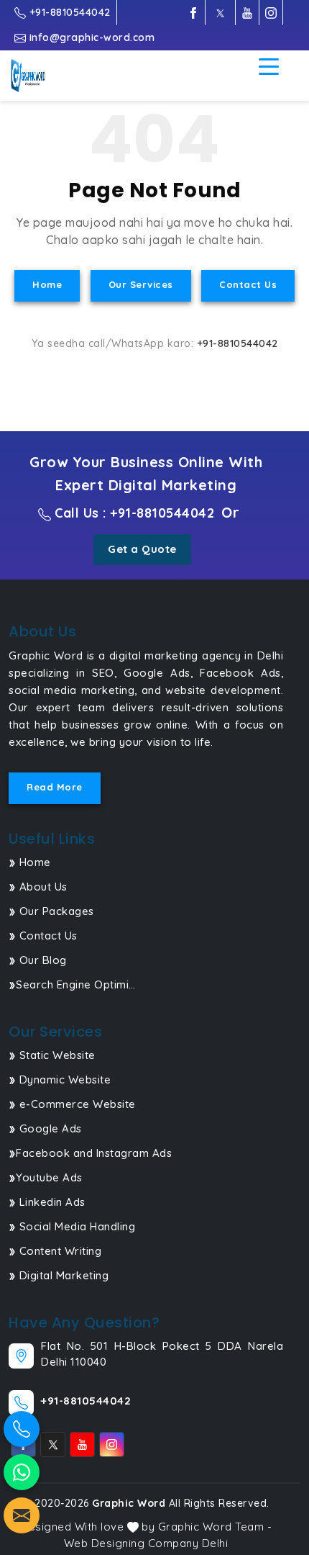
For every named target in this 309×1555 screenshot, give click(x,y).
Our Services (141, 284)
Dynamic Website (63, 1079)
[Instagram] (271, 12)
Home (47, 284)
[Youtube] (247, 12)
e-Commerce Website (76, 1104)
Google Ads (49, 1128)
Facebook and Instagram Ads (94, 1153)
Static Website (56, 1055)
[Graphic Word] (37, 75)
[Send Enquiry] (22, 1515)
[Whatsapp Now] (22, 1472)
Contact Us (248, 284)
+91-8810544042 (68, 12)
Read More (55, 787)
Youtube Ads (49, 1177)
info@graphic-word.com (90, 37)
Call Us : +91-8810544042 (133, 513)
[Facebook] (193, 12)
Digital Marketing (62, 1275)
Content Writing (58, 1251)
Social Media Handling (75, 1226)
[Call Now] (22, 1429)
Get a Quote (142, 549)
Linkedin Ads (51, 1202)
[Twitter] (220, 12)
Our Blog (41, 960)
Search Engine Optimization (76, 984)
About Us (42, 886)
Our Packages (55, 911)
